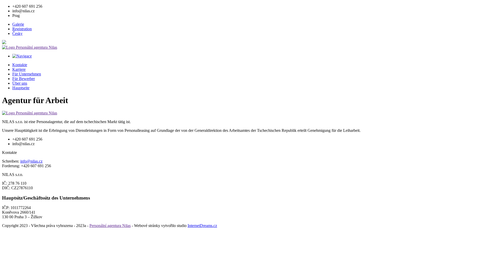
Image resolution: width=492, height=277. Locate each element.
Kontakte (19, 65)
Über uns (19, 83)
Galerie (18, 24)
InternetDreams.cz (202, 225)
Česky (17, 33)
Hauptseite (20, 88)
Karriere (19, 69)
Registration (22, 29)
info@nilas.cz (31, 161)
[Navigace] (22, 56)
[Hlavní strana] (29, 47)
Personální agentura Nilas (110, 225)
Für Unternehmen (26, 74)
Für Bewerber (23, 78)
